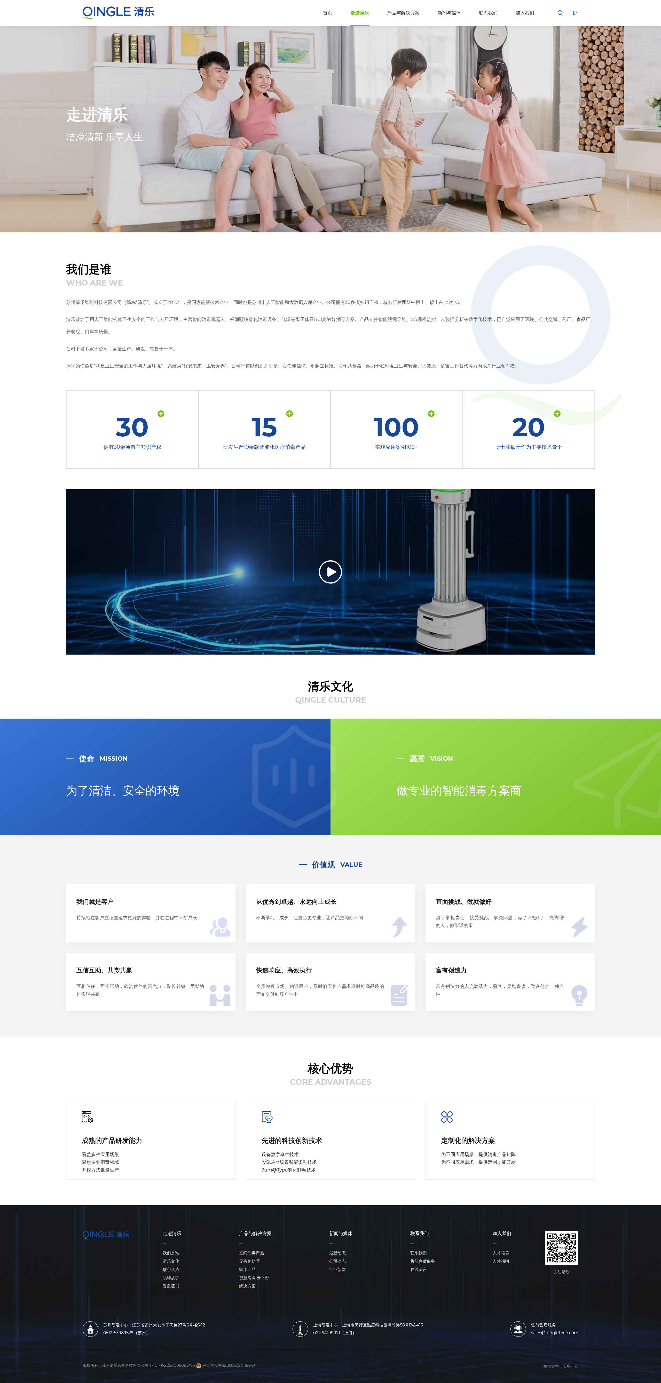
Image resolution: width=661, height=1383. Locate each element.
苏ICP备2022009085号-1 (172, 1365)
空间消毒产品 (251, 1253)
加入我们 (502, 1233)
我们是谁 (171, 1253)
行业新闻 (337, 1269)
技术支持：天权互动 (561, 1366)
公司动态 (337, 1261)
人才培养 (501, 1253)
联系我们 (419, 1233)
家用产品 (247, 1269)
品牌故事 (171, 1277)
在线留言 (418, 1269)
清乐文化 (171, 1261)
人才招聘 (501, 1261)
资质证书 (171, 1286)
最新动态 (337, 1253)
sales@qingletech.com (554, 1332)
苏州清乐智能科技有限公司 (125, 1365)
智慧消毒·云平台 (254, 1277)
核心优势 (171, 1269)
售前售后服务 (422, 1261)
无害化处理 (249, 1261)
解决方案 (247, 1286)
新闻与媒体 (340, 1233)
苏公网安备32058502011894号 (230, 1365)
